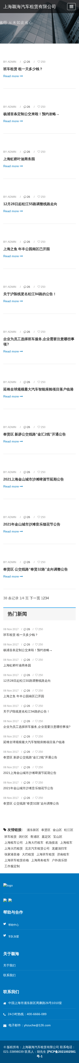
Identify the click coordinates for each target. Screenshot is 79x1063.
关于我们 (9, 965)
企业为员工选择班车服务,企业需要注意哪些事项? (36, 726)
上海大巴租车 (34, 842)
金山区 (57, 830)
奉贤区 (45, 830)
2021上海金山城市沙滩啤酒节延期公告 (33, 479)
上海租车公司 (13, 842)
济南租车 (63, 854)
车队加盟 (13, 936)
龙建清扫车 (59, 848)
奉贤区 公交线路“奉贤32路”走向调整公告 (35, 569)
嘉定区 (46, 836)
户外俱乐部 (59, 860)
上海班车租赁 (45, 854)
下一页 (35, 598)
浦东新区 (33, 830)
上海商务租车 (40, 860)
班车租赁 (10, 836)
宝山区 (57, 836)
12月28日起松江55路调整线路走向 (30, 204)
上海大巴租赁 (13, 848)
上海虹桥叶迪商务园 (19, 159)
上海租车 (66, 842)
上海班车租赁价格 (16, 860)
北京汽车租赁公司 (37, 848)
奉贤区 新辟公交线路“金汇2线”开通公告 (34, 434)
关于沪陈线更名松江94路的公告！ (29, 294)
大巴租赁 (28, 854)
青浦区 (35, 836)
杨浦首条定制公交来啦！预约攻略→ (31, 114)
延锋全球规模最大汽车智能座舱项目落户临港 (38, 389)
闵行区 (23, 836)
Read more (11, 76)
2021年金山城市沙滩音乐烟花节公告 (31, 524)
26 (28, 61)
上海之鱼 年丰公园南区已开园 (26, 249)
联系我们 (9, 975)
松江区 (68, 830)
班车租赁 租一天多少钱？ (23, 69)
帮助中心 (13, 924)
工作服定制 (12, 866)
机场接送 (52, 842)
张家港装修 (12, 854)
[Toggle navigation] (71, 6)
